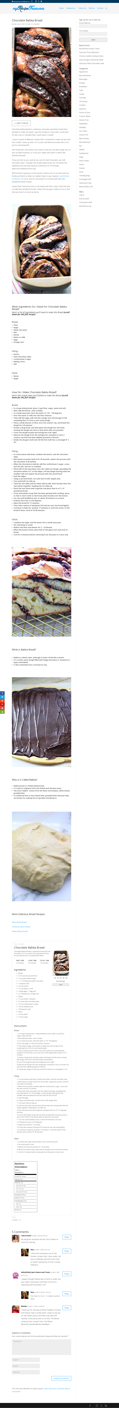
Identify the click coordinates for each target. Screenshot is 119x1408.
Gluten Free (84, 120)
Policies (92, 8)
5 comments (36, 24)
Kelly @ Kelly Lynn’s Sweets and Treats (35, 1272)
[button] (41, 781)
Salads (81, 149)
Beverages (83, 79)
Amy (15, 24)
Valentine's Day (85, 183)
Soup (81, 172)
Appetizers (83, 72)
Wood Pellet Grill (86, 186)
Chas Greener (26, 1236)
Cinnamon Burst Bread (21, 927)
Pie (80, 146)
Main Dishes (84, 138)
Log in (81, 195)
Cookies (82, 105)
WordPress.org (85, 206)
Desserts (82, 109)
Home (61, 8)
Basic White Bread (19, 922)
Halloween (83, 123)
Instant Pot (83, 135)
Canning (82, 98)
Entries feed (84, 199)
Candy (81, 94)
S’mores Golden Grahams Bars (91, 56)
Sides (81, 157)
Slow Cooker (84, 161)
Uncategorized (85, 179)
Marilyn (24, 1306)
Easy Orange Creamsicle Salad (91, 60)
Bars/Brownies (85, 75)
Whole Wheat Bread (20, 931)
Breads (28, 24)
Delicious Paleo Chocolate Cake (91, 63)
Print (60, 985)
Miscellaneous (84, 142)
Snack (81, 164)
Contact (100, 8)
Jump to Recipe (22, 123)
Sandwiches (84, 153)
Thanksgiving (84, 175)
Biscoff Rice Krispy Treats (89, 48)
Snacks (82, 168)
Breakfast (83, 86)
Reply (66, 1237)
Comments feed (85, 202)
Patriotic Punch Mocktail (89, 52)
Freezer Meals (84, 116)
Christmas (83, 101)
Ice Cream (83, 131)
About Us (82, 8)
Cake (81, 90)
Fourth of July (84, 112)
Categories (70, 8)
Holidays (82, 127)
